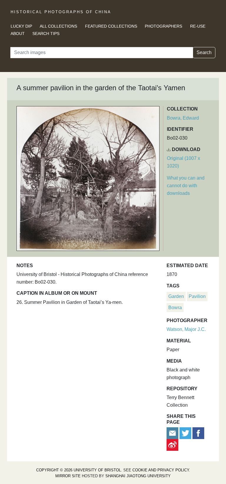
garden (176, 296)
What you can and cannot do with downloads (186, 185)
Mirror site (68, 476)
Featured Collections (111, 26)
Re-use (197, 26)
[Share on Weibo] (172, 444)
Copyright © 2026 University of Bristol (78, 470)
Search (204, 52)
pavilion (197, 296)
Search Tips (45, 33)
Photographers (163, 26)
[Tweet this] (186, 432)
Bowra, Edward (183, 117)
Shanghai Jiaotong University (138, 476)
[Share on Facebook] (198, 432)
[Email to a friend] (173, 432)
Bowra (175, 307)
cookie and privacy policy (160, 470)
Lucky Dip (21, 26)
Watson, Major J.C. (186, 329)
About (18, 33)
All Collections (58, 26)
